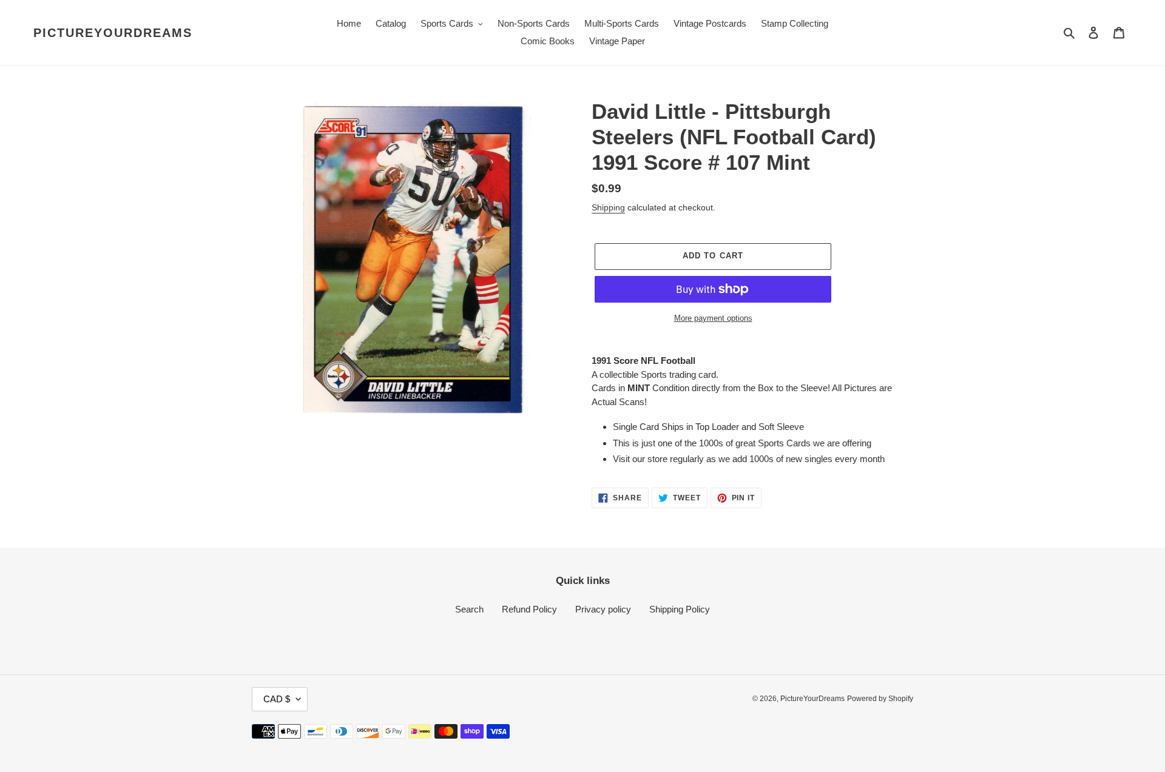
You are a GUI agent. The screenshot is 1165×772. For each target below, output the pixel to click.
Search (469, 609)
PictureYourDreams (112, 32)
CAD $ (276, 699)
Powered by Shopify (880, 698)
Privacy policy (603, 609)
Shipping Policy (679, 609)
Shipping (608, 207)
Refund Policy (529, 609)
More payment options (713, 318)
